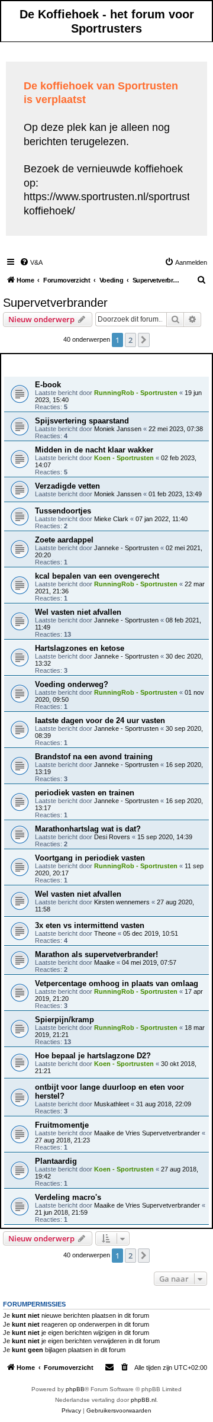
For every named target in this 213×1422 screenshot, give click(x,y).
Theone (105, 933)
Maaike (104, 962)
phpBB (75, 1389)
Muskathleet (111, 1104)
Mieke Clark (111, 518)
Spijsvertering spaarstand (82, 420)
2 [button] (130, 340)
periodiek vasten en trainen (84, 792)
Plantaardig (56, 1161)
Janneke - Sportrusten (126, 547)
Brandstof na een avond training (94, 756)
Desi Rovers (112, 836)
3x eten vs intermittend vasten (89, 925)
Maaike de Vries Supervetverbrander (147, 1133)
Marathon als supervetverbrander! (96, 954)
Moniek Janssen (117, 428)
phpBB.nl (143, 1400)
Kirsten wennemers (122, 902)
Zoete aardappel (64, 539)
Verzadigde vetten (67, 486)
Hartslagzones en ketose (79, 648)
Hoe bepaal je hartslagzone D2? (93, 1055)
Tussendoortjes (63, 510)
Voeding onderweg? (71, 684)
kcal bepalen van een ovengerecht (97, 576)
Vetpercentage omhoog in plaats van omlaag (116, 983)
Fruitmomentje (62, 1125)
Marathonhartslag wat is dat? (88, 828)
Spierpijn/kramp (64, 1019)
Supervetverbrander (55, 302)
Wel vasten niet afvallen (78, 612)
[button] (144, 340)
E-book (48, 384)
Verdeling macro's (68, 1197)
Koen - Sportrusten (124, 457)
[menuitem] (31, 262)
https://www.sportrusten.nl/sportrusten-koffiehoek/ (114, 203)
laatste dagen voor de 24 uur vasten (100, 720)
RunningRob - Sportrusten (136, 392)
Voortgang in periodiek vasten (90, 857)
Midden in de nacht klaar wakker (94, 449)
